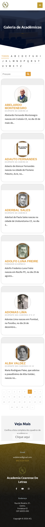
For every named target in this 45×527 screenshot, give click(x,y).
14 (35, 397)
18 (14, 402)
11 (19, 397)
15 (40, 397)
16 (4, 402)
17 (9, 402)
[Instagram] (29, 489)
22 (35, 402)
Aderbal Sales (17, 210)
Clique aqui (22, 437)
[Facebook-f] (16, 489)
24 (11, 407)
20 (24, 402)
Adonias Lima (16, 312)
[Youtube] (22, 489)
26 (22, 407)
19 (19, 402)
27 (27, 407)
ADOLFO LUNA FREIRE (21, 261)
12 (24, 397)
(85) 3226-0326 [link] (22, 460)
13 (29, 397)
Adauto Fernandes (21, 159)
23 (40, 402)
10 (14, 397)
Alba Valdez (15, 363)
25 (17, 407)
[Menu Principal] (40, 5)
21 (29, 402)
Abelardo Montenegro (16, 106)
